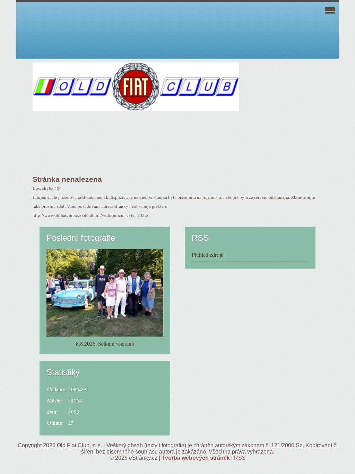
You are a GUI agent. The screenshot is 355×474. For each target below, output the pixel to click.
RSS (240, 458)
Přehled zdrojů (208, 254)
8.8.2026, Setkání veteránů (105, 343)
